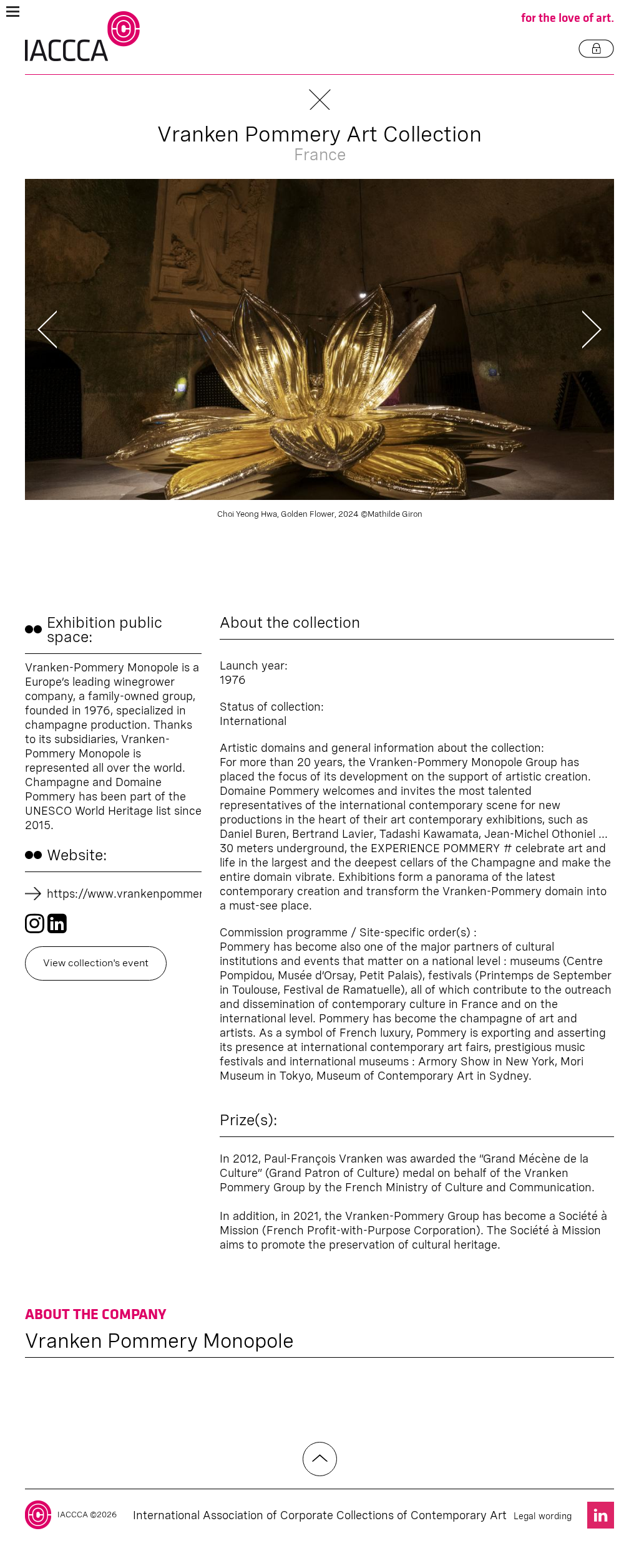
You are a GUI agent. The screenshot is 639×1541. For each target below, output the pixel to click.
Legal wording (543, 1516)
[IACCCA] (82, 36)
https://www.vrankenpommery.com (141, 893)
